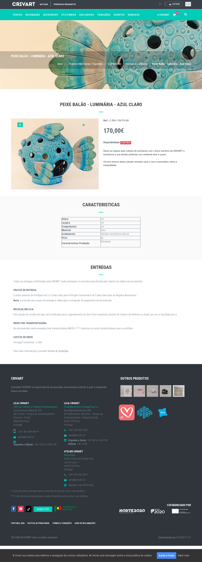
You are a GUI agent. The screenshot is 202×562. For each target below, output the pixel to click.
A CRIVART (163, 14)
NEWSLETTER (43, 509)
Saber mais (183, 555)
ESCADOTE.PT (183, 537)
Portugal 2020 (17, 523)
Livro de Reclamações (84, 523)
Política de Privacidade (38, 523)
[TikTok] (28, 509)
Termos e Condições (62, 523)
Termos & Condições (57, 351)
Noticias (44, 4)
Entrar (176, 4)
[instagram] (21, 508)
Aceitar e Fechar (166, 555)
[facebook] (13, 508)
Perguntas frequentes (65, 4)
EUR (188, 4)
